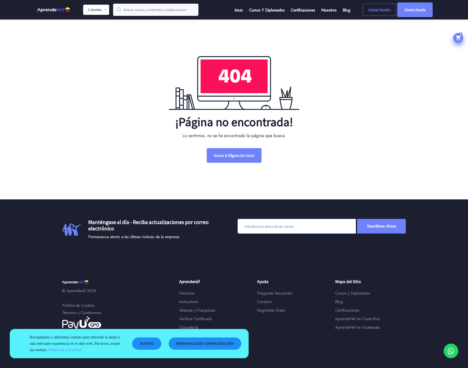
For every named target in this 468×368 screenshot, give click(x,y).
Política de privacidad (65, 350)
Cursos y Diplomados (267, 10)
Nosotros (329, 10)
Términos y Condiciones (81, 313)
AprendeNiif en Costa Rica (357, 319)
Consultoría (188, 327)
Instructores (188, 302)
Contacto (264, 302)
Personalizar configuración (205, 344)
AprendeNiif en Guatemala (357, 327)
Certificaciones (303, 10)
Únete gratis (415, 9)
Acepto (147, 344)
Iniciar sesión (379, 9)
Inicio (238, 10)
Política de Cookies (78, 305)
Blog (346, 10)
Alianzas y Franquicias (197, 310)
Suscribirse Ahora (381, 226)
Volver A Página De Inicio (234, 155)
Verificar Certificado (195, 319)
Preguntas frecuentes (274, 293)
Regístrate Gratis (271, 310)
